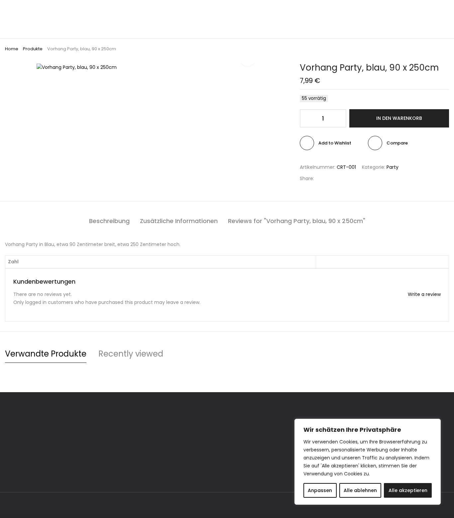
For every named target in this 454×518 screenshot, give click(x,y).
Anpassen (320, 490)
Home (11, 49)
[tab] (109, 221)
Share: (307, 178)
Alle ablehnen (360, 490)
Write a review (424, 294)
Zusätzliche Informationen (179, 221)
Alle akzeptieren (408, 490)
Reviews (296, 221)
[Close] (434, 424)
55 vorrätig (314, 98)
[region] (367, 462)
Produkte (33, 49)
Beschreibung (109, 221)
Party (392, 167)
